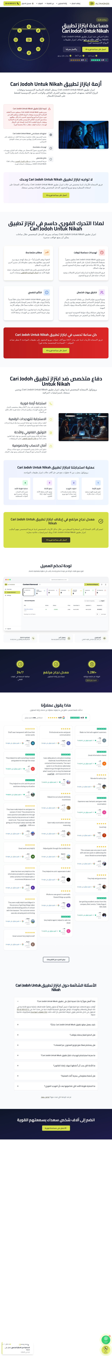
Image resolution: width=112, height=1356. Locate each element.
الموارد (40, 3)
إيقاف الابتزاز (76, 3)
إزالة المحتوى (62, 3)
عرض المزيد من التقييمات (56, 959)
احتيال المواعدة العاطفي (29, 272)
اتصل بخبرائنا (70, 49)
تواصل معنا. (45, 1097)
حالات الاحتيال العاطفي (29, 438)
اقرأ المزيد (50, 774)
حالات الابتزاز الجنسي (22, 161)
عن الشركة (50, 3)
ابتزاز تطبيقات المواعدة (39, 1012)
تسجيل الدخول (26, 3)
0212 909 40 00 (23, 1009)
